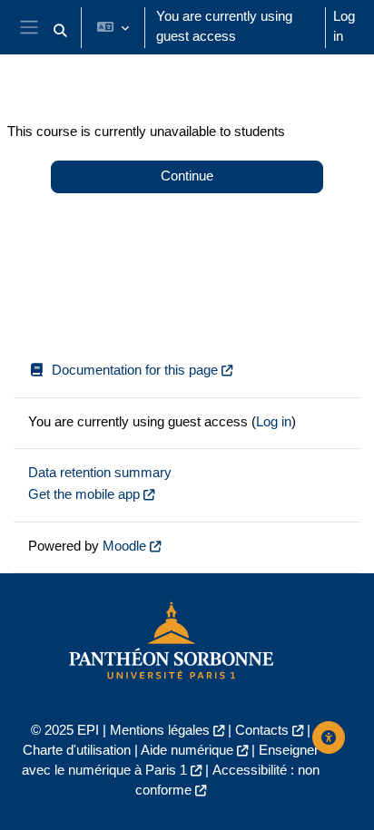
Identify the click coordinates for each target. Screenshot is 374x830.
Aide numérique (187, 750)
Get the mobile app (84, 494)
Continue (187, 176)
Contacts (262, 730)
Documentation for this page (135, 370)
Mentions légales (160, 730)
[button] (60, 31)
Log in (344, 26)
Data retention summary (100, 472)
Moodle (124, 546)
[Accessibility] (328, 737)
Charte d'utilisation (77, 750)
